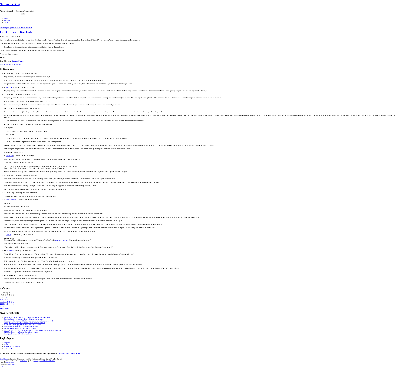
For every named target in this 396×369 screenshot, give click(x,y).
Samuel (8, 235)
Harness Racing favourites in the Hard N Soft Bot (20, 328)
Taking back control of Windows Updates (17, 334)
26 (9, 304)
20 (11, 302)
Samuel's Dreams (18, 61)
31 (5, 306)
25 (7, 304)
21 (13, 302)
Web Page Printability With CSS (44, 361)
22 (1, 304)
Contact (6, 22)
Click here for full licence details (69, 353)
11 (7, 299)
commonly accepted (61, 240)
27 (11, 304)
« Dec (2, 308)
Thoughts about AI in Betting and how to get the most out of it (24, 323)
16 (3, 302)
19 (9, 302)
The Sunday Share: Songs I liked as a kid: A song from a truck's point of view (29, 321)
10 (5, 299)
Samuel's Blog (10, 4)
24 (5, 304)
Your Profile (8, 348)
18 (7, 302)
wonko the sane (11, 200)
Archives (7, 20)
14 (13, 299)
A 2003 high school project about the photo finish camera (22, 324)
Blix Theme (4, 359)
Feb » (7, 308)
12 (9, 299)
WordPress (11, 364)
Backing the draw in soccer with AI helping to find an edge (23, 319)
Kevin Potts (10, 363)
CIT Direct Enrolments (24, 28)
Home (6, 18)
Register (6, 343)
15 (1, 302)
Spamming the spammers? (8, 28)
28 (13, 304)
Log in (6, 344)
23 (3, 304)
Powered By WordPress (12, 346)
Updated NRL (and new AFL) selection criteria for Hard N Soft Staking (27, 317)
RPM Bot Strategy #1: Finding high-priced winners (21, 332)
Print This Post (16, 64)
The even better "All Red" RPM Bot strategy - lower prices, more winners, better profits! (33, 330)
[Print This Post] (5, 64)
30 (3, 306)
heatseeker (9, 87)
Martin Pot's (23, 361)
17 (5, 302)
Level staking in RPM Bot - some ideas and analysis (21, 326)
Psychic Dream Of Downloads (16, 32)
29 (1, 306)
